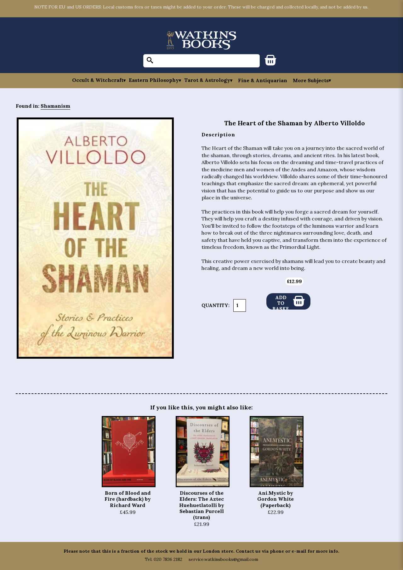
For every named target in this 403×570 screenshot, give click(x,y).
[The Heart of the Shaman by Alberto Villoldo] (95, 238)
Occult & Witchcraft (97, 80)
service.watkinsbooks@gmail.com (223, 559)
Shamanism (55, 106)
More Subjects (311, 80)
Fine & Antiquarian (262, 80)
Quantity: (216, 305)
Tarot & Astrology (207, 80)
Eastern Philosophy (154, 80)
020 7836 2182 (168, 559)
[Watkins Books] (201, 41)
